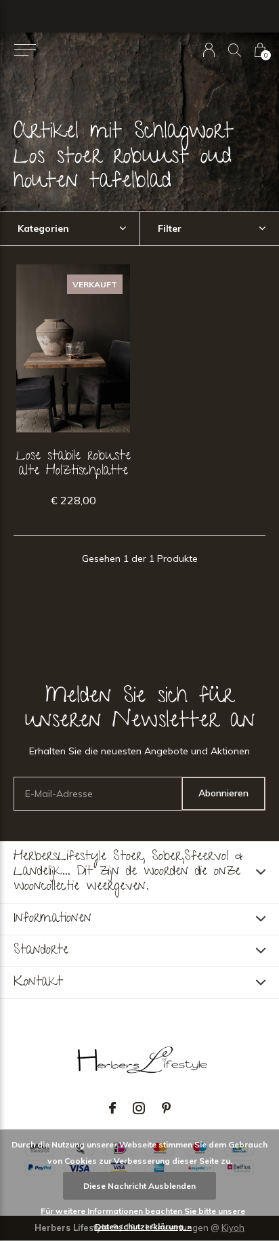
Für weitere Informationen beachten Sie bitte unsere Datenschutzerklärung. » (143, 1219)
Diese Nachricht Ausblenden (139, 1186)
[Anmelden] (209, 49)
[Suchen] (234, 49)
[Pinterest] (166, 1108)
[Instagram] (139, 1108)
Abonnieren (223, 793)
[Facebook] (112, 1108)
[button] (24, 50)
